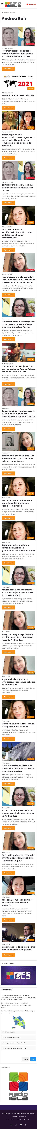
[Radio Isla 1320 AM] (13, 4)
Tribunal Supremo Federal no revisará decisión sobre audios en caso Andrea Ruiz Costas (17, 53)
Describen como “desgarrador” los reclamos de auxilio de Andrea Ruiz (17, 902)
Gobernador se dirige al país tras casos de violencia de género (18, 948)
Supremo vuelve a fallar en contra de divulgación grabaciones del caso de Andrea (18, 548)
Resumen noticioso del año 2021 (18, 95)
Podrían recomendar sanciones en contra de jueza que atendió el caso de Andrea (18, 592)
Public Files (27, 1120)
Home (5, 12)
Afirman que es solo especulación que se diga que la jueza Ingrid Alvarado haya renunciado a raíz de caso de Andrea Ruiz (18, 140)
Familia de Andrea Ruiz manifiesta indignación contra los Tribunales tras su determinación (17, 233)
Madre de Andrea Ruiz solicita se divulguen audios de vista (18, 725)
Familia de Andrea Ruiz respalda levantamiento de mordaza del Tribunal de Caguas (18, 858)
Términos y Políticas (17, 1120)
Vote (33, 1059)
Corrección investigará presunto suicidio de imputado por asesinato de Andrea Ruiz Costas (18, 414)
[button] (18, 1022)
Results (25, 1059)
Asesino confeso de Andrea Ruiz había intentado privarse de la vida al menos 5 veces (18, 458)
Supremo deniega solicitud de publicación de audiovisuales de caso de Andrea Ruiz (18, 768)
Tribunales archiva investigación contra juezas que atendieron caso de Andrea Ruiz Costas (18, 324)
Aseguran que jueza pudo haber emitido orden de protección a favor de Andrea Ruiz (18, 637)
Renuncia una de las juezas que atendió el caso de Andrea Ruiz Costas (17, 187)
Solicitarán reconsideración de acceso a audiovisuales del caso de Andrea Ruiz (18, 813)
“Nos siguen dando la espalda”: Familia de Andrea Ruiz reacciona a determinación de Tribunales (18, 280)
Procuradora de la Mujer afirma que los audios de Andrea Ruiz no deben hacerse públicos (18, 369)
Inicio (7, 1120)
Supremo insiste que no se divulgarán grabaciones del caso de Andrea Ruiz (18, 682)
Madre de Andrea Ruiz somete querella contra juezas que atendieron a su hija (17, 503)
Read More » (8, 68)
